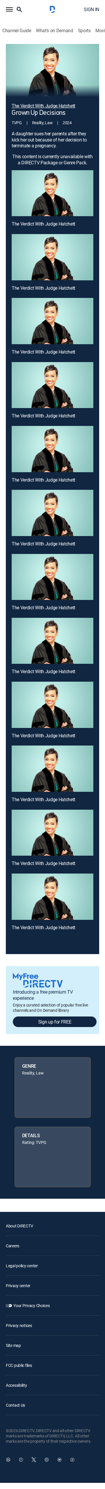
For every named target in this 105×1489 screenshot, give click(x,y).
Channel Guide (16, 31)
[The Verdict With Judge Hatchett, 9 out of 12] (52, 705)
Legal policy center (22, 1265)
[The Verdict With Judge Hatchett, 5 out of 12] (52, 449)
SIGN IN (91, 9)
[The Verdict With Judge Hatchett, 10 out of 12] (52, 769)
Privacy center (18, 1285)
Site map (13, 1345)
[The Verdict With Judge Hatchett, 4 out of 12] (52, 385)
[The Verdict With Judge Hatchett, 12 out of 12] (52, 897)
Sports (84, 31)
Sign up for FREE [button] (54, 1022)
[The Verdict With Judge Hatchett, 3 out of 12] (52, 321)
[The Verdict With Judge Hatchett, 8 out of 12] (52, 641)
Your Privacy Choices (31, 1305)
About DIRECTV (19, 1226)
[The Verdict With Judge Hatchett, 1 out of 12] (52, 193)
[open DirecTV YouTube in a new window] (59, 1459)
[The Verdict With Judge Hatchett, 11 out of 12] (52, 833)
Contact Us (15, 1405)
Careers (12, 1245)
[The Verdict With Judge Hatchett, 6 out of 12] (52, 513)
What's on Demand (54, 31)
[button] (9, 9)
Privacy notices (19, 1325)
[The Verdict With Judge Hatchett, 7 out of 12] (52, 577)
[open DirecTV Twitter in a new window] (34, 1459)
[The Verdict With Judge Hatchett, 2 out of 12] (52, 257)
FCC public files (19, 1365)
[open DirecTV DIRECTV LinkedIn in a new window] (8, 1459)
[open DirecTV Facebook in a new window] (21, 1459)
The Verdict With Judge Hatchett (43, 224)
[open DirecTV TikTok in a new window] (72, 1459)
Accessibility (16, 1385)
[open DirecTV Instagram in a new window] (46, 1459)
